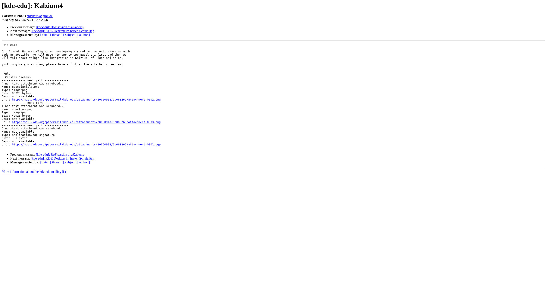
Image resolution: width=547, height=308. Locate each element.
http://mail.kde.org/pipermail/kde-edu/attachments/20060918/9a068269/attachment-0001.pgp (86, 144)
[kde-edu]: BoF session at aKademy (60, 27)
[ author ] (83, 35)
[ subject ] (69, 35)
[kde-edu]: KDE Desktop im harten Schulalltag (62, 31)
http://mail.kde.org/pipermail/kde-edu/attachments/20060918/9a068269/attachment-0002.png (86, 99)
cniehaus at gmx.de (40, 16)
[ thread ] (56, 35)
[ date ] (44, 35)
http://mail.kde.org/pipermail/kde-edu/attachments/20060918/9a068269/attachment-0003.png (86, 122)
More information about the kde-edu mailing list (34, 171)
